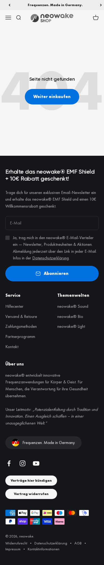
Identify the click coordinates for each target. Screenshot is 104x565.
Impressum (13, 549)
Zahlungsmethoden (21, 326)
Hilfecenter (14, 306)
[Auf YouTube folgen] (36, 463)
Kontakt (11, 346)
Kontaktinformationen (43, 549)
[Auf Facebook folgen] (9, 463)
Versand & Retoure (21, 316)
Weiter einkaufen (52, 96)
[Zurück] (9, 5)
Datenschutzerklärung (50, 258)
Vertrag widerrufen (31, 494)
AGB (78, 543)
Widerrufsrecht (16, 543)
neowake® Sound (72, 306)
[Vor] (101, 5)
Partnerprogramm (20, 336)
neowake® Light (71, 326)
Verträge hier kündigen (31, 480)
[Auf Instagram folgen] (22, 463)
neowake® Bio (70, 316)
